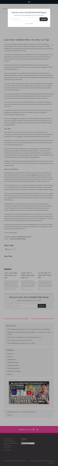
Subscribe (43, 19)
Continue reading (29, 23)
